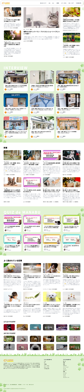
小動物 (57, 3)
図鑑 (31, 29)
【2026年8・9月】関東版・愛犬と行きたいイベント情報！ (71, 46)
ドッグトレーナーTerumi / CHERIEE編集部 (11, 27)
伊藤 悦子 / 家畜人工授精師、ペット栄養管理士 (51, 201)
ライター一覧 (25, 384)
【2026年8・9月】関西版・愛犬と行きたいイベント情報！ (12, 163)
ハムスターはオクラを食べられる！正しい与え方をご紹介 (32, 305)
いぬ (49, 3)
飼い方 (7, 18)
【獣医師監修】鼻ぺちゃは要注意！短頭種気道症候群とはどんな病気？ (12, 190)
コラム (9, 41)
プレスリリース (66, 377)
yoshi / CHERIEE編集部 (28, 41)
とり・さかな (63, 3)
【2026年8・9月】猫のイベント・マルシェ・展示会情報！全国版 (31, 163)
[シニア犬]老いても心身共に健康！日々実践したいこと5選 (12, 20)
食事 (64, 364)
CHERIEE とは (6, 384)
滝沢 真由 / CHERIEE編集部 (8, 56)
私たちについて (43, 3)
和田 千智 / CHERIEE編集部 (67, 174)
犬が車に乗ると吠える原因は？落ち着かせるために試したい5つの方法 (71, 163)
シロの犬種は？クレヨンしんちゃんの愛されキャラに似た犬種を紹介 (51, 305)
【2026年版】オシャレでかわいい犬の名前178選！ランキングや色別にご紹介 (12, 306)
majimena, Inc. (23, 388)
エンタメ (27, 161)
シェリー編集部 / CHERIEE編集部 (68, 57)
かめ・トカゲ (71, 3)
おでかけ (66, 43)
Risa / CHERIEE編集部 (27, 316)
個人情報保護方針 (13, 384)
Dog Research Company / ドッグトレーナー (70, 30)
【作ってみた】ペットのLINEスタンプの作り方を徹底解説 (52, 276)
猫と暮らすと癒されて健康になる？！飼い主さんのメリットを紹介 (71, 190)
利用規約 (20, 384)
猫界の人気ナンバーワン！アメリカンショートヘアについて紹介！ (41, 32)
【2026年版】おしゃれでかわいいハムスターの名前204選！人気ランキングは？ (32, 277)
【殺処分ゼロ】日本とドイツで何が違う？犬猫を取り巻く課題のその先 (12, 44)
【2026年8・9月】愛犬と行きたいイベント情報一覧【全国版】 (71, 276)
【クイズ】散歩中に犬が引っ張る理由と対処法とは (32, 190)
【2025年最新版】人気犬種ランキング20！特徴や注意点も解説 (71, 305)
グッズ (27, 29)
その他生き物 (78, 3)
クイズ (46, 161)
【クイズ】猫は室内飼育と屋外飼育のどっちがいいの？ (51, 163)
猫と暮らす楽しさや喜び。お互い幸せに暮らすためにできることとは (51, 190)
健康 (6, 188)
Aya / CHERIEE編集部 (66, 316)
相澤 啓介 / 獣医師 (7, 201)
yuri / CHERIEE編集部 (46, 174)
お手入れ (65, 365)
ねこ (53, 3)
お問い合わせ (31, 384)
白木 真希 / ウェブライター (8, 289)
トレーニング (67, 161)
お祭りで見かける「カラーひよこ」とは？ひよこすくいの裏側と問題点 (12, 276)
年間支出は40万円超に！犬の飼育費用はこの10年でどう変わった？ (71, 20)
